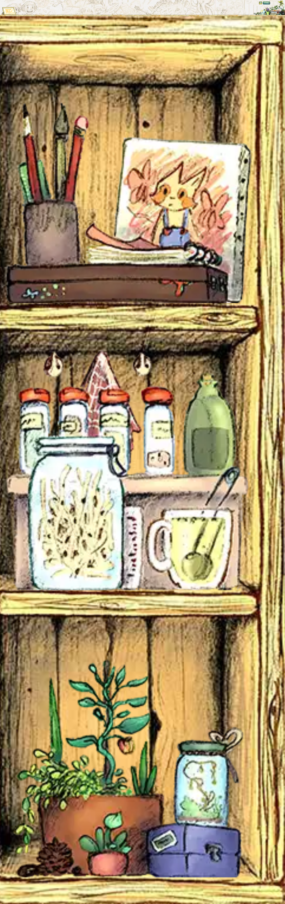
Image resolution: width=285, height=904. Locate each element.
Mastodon (272, 2)
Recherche (260, 2)
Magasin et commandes (266, 2)
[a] (8, 7)
